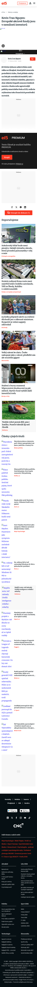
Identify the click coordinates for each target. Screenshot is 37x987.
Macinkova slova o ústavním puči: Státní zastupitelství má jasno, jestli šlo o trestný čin (24, 443)
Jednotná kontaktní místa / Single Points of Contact (18, 980)
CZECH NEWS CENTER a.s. (25, 961)
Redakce (17, 799)
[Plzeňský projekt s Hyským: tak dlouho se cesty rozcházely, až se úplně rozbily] (7, 624)
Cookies (30, 975)
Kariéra (27, 803)
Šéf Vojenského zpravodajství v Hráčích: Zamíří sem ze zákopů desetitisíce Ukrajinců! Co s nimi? (24, 726)
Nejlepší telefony (6, 942)
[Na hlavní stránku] (4, 3)
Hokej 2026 (24, 915)
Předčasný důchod (26, 939)
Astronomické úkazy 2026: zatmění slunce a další (27, 883)
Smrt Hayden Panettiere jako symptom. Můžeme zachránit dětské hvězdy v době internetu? (24, 527)
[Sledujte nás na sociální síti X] (12, 817)
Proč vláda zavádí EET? (8, 919)
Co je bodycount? (7, 887)
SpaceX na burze (6, 939)
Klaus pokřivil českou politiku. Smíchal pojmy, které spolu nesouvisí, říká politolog (24, 471)
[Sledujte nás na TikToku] (29, 817)
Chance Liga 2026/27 (11, 857)
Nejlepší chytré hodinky (8, 947)
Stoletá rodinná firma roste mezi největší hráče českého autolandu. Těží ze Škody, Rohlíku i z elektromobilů (17, 285)
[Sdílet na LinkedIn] (25, 207)
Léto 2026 (24, 864)
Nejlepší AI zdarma (7, 945)
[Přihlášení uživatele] (30, 3)
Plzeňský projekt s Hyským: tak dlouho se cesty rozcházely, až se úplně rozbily (24, 614)
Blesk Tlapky (19, 841)
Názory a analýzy (13, 12)
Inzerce (26, 799)
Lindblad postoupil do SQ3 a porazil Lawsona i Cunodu (23, 707)
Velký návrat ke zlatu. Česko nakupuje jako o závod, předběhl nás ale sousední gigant (18, 355)
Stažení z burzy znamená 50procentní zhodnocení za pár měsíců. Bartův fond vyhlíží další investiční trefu (17, 389)
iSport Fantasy (12, 844)
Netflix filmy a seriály (8, 953)
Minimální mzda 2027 (27, 950)
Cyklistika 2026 (25, 926)
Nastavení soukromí (11, 977)
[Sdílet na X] (16, 207)
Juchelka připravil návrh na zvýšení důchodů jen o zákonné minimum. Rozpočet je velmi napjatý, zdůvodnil (18, 321)
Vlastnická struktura (24, 977)
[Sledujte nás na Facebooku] (16, 817)
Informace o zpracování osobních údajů (15, 975)
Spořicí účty (24, 942)
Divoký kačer (5, 927)
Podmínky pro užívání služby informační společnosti (18, 972)
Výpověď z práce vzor (8, 924)
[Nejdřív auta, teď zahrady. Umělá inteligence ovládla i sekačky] (7, 597)
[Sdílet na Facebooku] (12, 207)
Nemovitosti (11, 847)
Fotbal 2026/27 (25, 912)
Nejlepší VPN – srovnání (8, 950)
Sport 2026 (25, 904)
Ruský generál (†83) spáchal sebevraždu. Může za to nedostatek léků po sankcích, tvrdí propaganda (24, 673)
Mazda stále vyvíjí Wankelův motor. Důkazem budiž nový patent (24, 502)
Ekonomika (25, 934)
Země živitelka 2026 (26, 953)
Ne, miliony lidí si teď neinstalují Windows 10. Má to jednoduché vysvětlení (24, 564)
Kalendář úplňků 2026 (8, 884)
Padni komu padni (7, 921)
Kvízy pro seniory (7, 881)
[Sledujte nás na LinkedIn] (7, 817)
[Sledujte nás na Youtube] (25, 817)
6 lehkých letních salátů (28, 897)
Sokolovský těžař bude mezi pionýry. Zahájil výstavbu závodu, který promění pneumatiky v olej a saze (17, 249)
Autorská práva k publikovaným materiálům (18, 970)
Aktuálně (5, 864)
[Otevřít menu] (34, 3)
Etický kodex (8, 982)
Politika (4, 904)
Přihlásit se (19, 164)
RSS (19, 803)
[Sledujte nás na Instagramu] (20, 817)
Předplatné (11, 803)
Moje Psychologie (8, 841)
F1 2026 (23, 920)
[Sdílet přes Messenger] (20, 207)
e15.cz (3, 12)
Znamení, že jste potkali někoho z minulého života (28, 876)
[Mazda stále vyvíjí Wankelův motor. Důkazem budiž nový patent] (7, 510)
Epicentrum (5, 869)
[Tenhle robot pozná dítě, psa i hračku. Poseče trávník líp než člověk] (18, 410)
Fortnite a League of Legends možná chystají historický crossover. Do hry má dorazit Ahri (24, 642)
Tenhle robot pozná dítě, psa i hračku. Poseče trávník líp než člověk (16, 424)
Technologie (6, 934)
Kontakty (8, 799)
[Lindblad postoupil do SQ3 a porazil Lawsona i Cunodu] (7, 713)
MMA (22, 909)
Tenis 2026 (24, 917)
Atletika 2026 (24, 923)
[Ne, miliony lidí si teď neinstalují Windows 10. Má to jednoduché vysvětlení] (7, 572)
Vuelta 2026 (23, 857)
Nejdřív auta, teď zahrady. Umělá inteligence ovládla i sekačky (24, 589)
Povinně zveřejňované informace (23, 982)
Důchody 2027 (25, 947)
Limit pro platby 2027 (27, 945)
